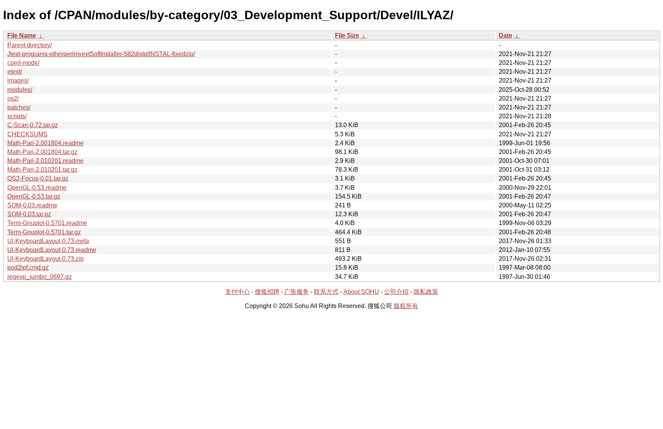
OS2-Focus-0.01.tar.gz (37, 178)
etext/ (14, 71)
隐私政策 (426, 291)
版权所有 (406, 306)
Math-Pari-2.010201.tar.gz (42, 169)
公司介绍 (396, 291)
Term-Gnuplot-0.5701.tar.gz (44, 232)
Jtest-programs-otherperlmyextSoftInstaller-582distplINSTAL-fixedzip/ (101, 54)
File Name (21, 35)
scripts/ (16, 116)
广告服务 (296, 291)
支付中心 (237, 291)
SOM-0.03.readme (32, 205)
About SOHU (361, 291)
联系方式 (326, 291)
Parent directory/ (29, 45)
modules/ (19, 89)
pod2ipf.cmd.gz (28, 267)
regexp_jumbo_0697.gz (39, 276)
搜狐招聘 (267, 291)
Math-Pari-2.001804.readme (45, 143)
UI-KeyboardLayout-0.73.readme (51, 250)
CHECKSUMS (27, 134)
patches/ (18, 107)
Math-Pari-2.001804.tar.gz (42, 152)
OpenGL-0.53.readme (36, 187)
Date (505, 35)
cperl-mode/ (23, 63)
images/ (18, 80)
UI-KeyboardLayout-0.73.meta (48, 241)
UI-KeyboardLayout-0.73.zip (45, 258)
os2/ (13, 98)
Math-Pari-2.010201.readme (45, 160)
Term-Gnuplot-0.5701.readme (47, 223)
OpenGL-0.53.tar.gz (33, 196)
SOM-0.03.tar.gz (29, 214)
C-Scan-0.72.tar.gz (32, 125)
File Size (347, 35)
